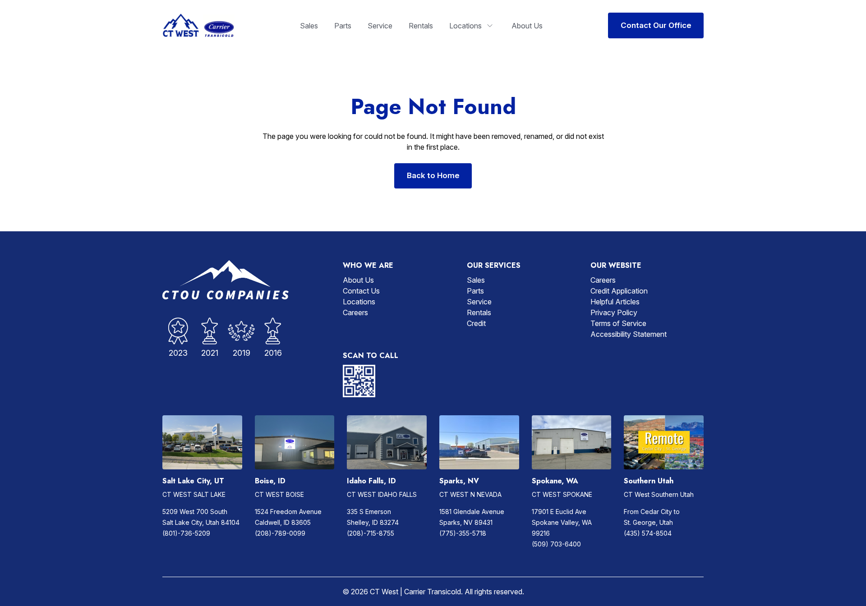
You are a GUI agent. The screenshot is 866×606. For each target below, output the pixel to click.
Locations (465, 25)
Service (380, 25)
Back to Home (433, 175)
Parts (342, 25)
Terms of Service (618, 323)
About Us (527, 25)
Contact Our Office (656, 25)
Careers (355, 312)
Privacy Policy (613, 312)
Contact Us (361, 290)
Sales (309, 25)
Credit (476, 323)
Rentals (421, 25)
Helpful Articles (615, 301)
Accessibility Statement (628, 334)
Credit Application (619, 290)
